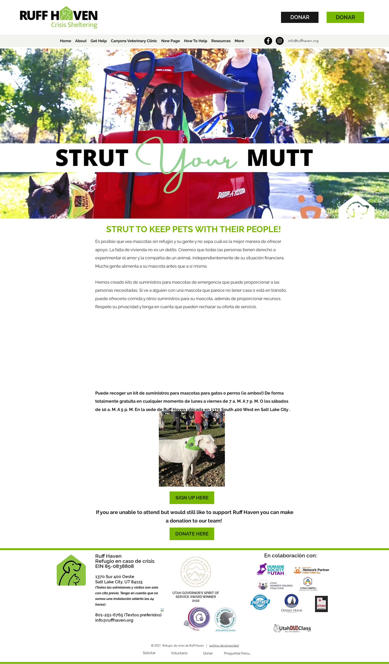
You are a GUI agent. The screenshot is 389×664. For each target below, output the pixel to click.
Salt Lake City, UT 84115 (119, 581)
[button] (81, 41)
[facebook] (268, 41)
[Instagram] (280, 41)
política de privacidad (224, 645)
